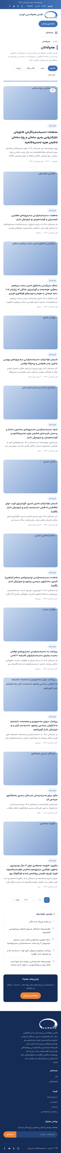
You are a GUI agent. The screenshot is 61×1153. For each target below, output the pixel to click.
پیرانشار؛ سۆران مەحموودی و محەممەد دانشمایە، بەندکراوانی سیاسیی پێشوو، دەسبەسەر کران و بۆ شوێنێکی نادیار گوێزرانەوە (34, 725)
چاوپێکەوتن (53, 1081)
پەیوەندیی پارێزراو (30, 995)
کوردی (50, 6)
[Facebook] (10, 6)
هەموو (52, 68)
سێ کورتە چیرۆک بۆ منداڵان (40, 921)
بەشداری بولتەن (48, 23)
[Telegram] (14, 6)
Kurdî (44, 6)
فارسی (37, 6)
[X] (18, 6)
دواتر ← (16, 899)
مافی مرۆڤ (31, 68)
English (30, 6)
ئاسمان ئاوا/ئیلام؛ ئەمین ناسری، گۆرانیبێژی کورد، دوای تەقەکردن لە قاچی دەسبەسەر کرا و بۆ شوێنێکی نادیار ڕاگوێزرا (32, 507)
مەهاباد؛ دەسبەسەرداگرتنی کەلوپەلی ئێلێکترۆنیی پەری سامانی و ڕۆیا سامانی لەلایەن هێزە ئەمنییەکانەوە (34, 137)
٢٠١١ (25, 899)
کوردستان (51, 74)
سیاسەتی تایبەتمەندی (49, 1111)
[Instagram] (22, 6)
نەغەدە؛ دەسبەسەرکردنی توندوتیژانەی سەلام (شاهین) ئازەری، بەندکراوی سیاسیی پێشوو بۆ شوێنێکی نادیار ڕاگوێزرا (31, 581)
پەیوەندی (54, 1102)
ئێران (42, 68)
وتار (56, 1076)
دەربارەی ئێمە (52, 1097)
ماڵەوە (55, 41)
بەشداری (10, 1134)
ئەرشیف (54, 1107)
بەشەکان (49, 32)
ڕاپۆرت (18, 68)
